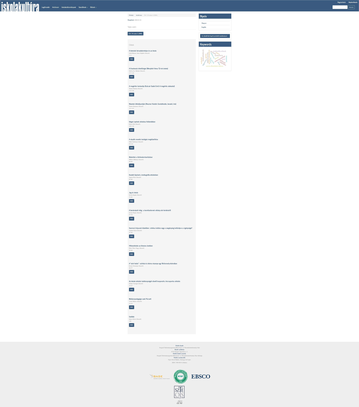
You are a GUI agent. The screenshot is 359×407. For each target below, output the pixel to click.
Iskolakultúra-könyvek (69, 7)
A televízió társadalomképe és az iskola (142, 50)
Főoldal (131, 15)
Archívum (55, 7)
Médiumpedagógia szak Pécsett (140, 298)
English (204, 27)
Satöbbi (131, 316)
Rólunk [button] (92, 7)
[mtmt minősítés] (181, 376)
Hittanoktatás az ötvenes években (141, 245)
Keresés (351, 7)
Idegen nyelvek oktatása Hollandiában (142, 121)
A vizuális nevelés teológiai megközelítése (143, 139)
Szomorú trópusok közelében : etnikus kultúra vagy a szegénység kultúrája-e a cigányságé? (160, 227)
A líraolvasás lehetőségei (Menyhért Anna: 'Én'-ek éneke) (148, 68)
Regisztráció (342, 2)
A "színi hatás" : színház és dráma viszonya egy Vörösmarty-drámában (153, 263)
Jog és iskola (133, 192)
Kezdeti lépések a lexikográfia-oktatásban (143, 174)
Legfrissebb (46, 7)
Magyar (204, 23)
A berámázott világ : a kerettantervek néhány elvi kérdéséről (150, 210)
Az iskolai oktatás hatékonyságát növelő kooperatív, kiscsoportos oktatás (154, 281)
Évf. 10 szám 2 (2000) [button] (135, 34)
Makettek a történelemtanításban (140, 157)
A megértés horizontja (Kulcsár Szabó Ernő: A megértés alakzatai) (152, 86)
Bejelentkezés (353, 2)
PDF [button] (131, 59)
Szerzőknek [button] (83, 7)
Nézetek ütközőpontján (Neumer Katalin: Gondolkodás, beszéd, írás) (152, 103)
